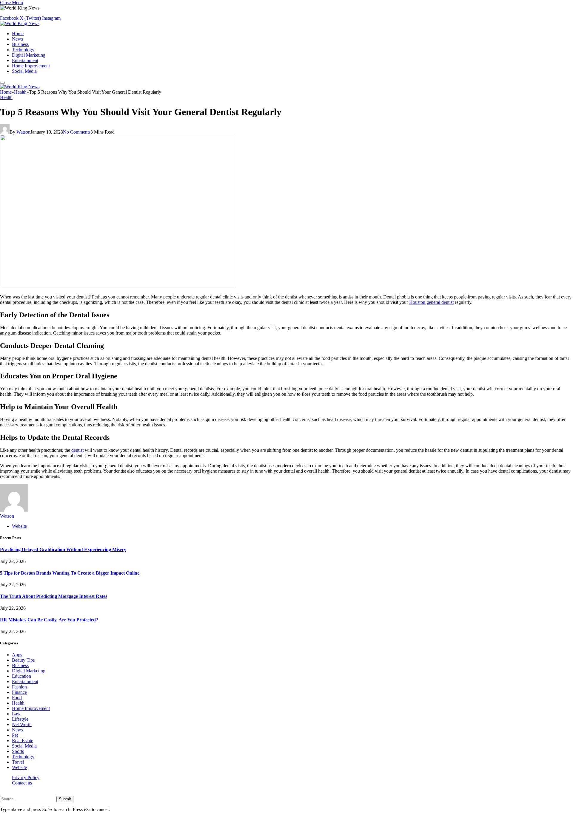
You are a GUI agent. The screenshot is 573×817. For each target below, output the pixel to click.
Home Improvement (31, 65)
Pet (15, 735)
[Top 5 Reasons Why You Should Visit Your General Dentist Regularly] (117, 286)
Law (16, 713)
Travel (18, 762)
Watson (23, 131)
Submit (65, 799)
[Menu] (2, 83)
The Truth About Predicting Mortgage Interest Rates (53, 596)
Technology (23, 49)
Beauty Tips (23, 660)
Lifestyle (20, 719)
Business (20, 44)
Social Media (24, 71)
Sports (18, 751)
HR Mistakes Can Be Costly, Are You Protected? (49, 619)
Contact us (22, 782)
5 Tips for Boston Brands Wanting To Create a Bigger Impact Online (69, 572)
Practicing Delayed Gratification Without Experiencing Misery (63, 549)
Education (21, 676)
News (17, 38)
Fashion (19, 686)
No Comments (76, 131)
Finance (19, 692)
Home (18, 33)
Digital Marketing (28, 55)
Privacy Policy (25, 777)
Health (6, 97)
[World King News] (19, 23)
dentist (77, 450)
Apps (17, 654)
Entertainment (25, 60)
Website (19, 767)
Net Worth (22, 724)
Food (17, 697)
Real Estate (22, 740)
